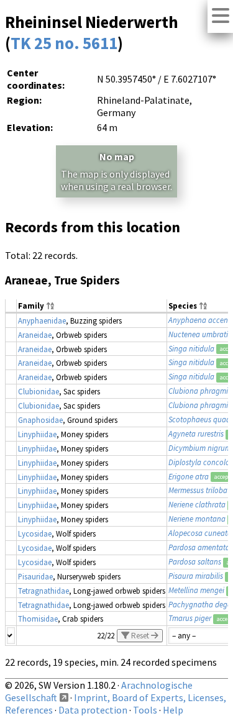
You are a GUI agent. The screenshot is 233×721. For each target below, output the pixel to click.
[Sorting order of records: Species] (203, 306)
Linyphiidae (37, 434)
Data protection (92, 710)
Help (173, 710)
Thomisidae (38, 619)
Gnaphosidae (40, 420)
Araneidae (35, 335)
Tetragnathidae (43, 591)
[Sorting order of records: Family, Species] (50, 306)
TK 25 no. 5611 (64, 42)
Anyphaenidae (42, 320)
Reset (140, 635)
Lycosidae (35, 533)
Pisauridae (35, 576)
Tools (145, 710)
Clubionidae (38, 391)
